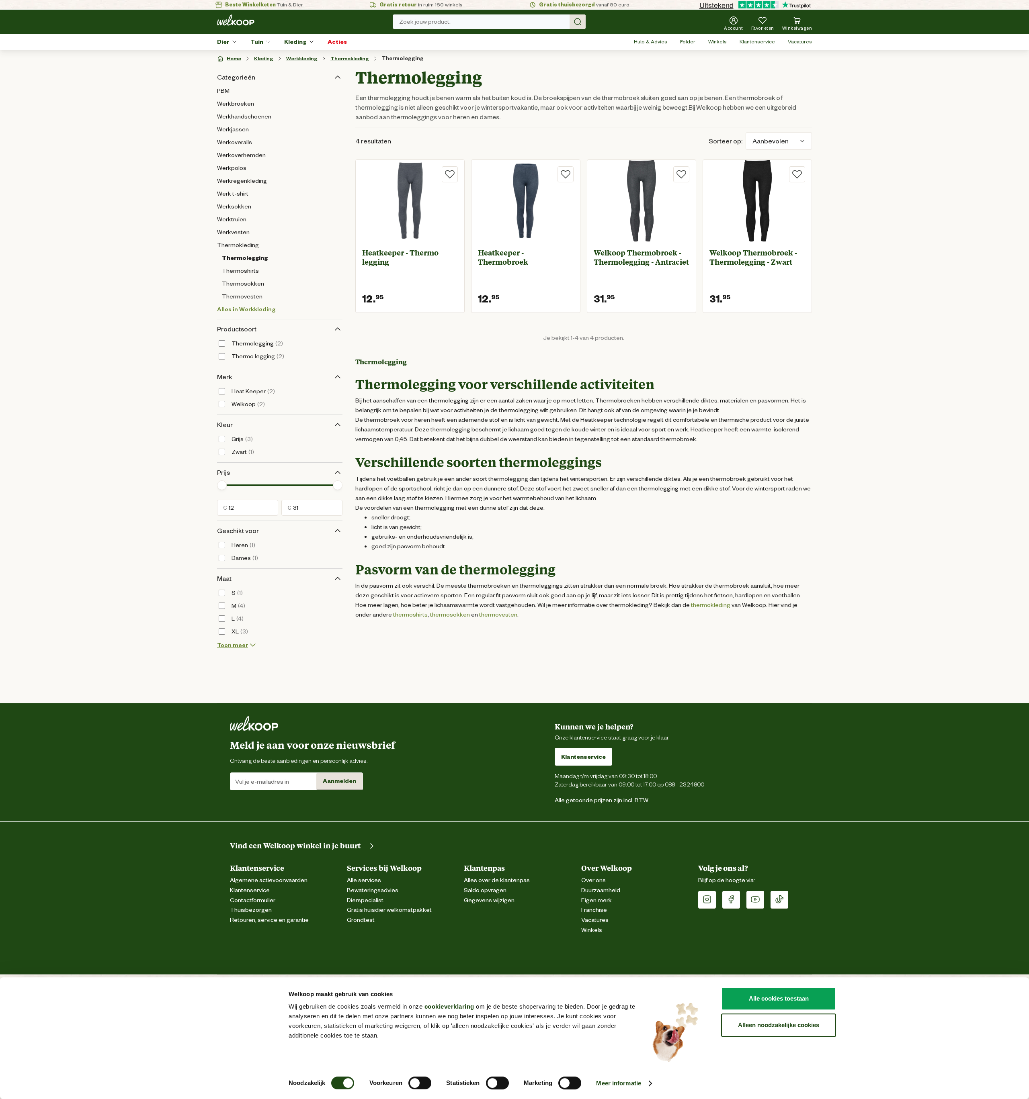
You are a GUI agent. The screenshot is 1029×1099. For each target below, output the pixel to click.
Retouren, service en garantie (269, 920)
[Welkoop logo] (235, 20)
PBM (223, 90)
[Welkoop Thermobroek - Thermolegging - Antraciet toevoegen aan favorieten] (681, 174)
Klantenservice (757, 41)
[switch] (419, 1083)
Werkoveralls (234, 142)
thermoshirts (410, 614)
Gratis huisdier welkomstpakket (389, 910)
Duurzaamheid (600, 890)
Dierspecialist (365, 900)
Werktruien (231, 219)
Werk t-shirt (232, 193)
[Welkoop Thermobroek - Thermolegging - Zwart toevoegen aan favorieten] (797, 174)
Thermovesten (242, 296)
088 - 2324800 (684, 784)
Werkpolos (231, 167)
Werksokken (234, 206)
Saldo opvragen (485, 890)
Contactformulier (252, 900)
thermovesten (498, 614)
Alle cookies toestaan (779, 998)
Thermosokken (243, 283)
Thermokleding (349, 58)
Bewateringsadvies (372, 890)
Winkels (717, 41)
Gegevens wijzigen (489, 900)
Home (234, 58)
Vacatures (800, 41)
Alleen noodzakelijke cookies (778, 1024)
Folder (687, 41)
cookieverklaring (449, 1006)
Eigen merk (596, 900)
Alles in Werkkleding (246, 309)
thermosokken (450, 614)
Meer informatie (618, 1083)
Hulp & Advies (650, 41)
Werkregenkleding (242, 180)
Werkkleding (302, 58)
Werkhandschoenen (244, 116)
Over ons (593, 880)
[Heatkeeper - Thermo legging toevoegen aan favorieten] (450, 174)
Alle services (364, 880)
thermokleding (710, 605)
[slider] (222, 485)
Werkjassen (233, 129)
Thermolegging (403, 58)
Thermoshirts (240, 270)
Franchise (594, 910)
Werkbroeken (235, 103)
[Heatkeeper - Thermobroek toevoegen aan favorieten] (566, 174)
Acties (337, 41)
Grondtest (361, 920)
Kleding (295, 41)
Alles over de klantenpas (497, 880)
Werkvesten (233, 232)
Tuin (256, 41)
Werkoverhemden (241, 155)
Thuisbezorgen (251, 910)
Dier (223, 41)
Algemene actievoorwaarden (268, 880)
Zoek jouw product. (425, 21)
